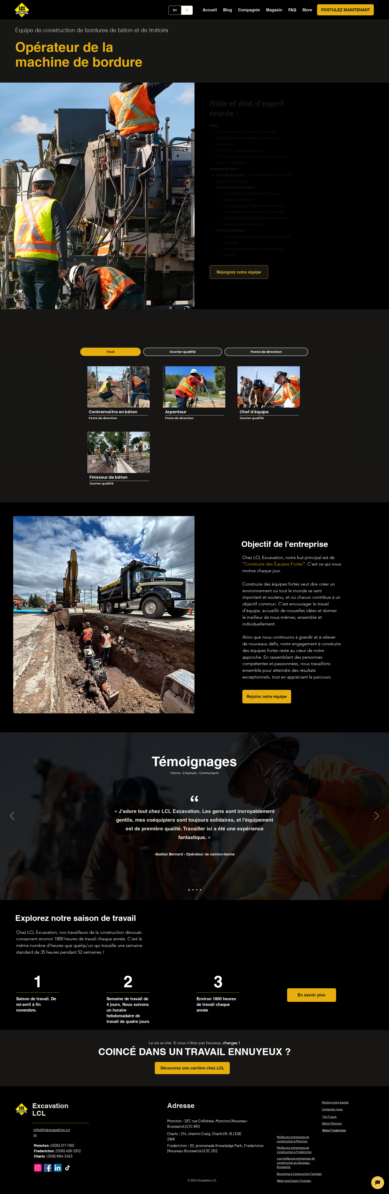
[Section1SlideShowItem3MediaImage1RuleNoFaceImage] (196, 889)
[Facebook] (48, 1168)
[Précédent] (12, 816)
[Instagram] (38, 1168)
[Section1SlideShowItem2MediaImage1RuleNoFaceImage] (193, 890)
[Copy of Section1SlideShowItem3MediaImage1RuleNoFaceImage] (200, 889)
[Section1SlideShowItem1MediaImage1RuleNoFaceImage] (188, 889)
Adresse (180, 1105)
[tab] (110, 352)
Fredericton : (45, 1150)
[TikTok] (68, 1168)
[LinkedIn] (58, 1168)
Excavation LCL (50, 1109)
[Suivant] (377, 816)
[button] (249, 10)
